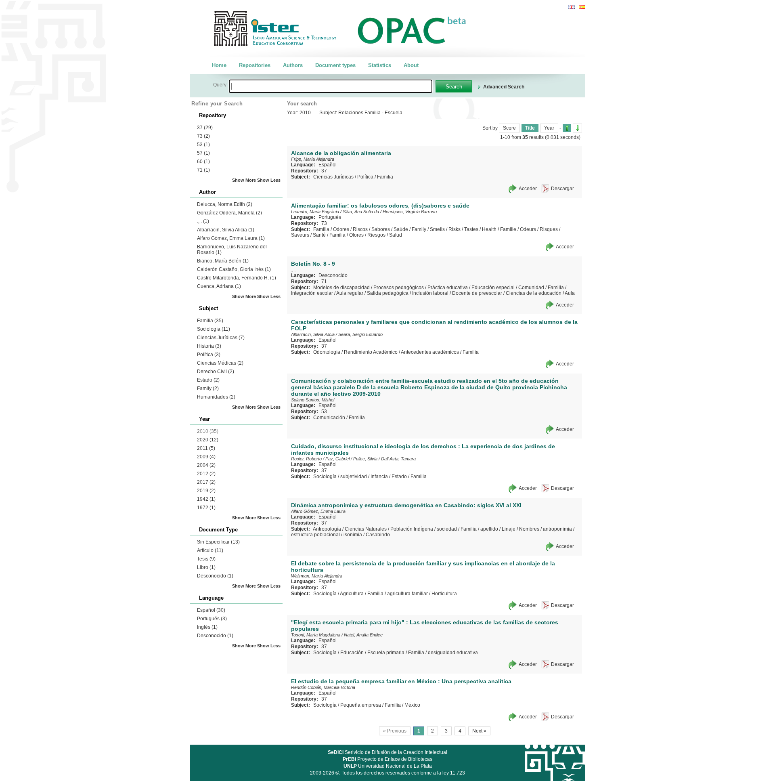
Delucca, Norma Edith (224, 204)
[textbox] (330, 86)
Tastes (471, 229)
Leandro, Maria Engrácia (315, 211)
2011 (206, 448)
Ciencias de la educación (533, 293)
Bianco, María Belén (223, 261)
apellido (489, 529)
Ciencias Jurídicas (221, 337)
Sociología (213, 329)
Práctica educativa (447, 287)
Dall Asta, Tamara (398, 458)
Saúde (401, 229)
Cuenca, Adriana (219, 286)
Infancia (379, 476)
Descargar (562, 188)
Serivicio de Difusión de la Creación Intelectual (387, 752)
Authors (293, 65)
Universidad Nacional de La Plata (388, 766)
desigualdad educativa (453, 652)
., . (203, 221)
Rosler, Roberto (306, 458)
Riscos (360, 229)
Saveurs (300, 235)
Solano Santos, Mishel (312, 399)
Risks (454, 229)
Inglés (207, 627)
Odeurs (528, 229)
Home (219, 65)
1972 (206, 507)
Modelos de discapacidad (341, 287)
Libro (206, 567)
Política (208, 354)
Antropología (327, 529)
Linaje (508, 529)
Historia (209, 346)
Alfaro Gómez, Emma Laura (231, 238)
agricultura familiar (407, 593)
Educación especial (493, 287)
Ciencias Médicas (220, 363)
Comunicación (329, 417)
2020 (207, 440)
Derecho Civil (215, 371)
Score (509, 128)
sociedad (447, 529)
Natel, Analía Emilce (363, 634)
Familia (210, 320)
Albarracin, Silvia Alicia (225, 230)
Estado (208, 380)
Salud (395, 235)
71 (203, 170)
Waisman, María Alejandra (316, 575)
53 (203, 144)
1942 (206, 499)
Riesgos (376, 235)
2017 (206, 482)
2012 (206, 474)
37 (205, 127)
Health (489, 229)
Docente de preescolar (477, 293)
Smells (437, 229)
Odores (341, 229)
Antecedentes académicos (430, 352)
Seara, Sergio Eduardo (360, 334)
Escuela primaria (385, 652)
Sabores (380, 229)
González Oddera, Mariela (229, 213)
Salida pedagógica (387, 293)
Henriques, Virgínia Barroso (410, 211)
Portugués (212, 618)
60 (203, 161)
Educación (352, 652)
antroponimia (557, 529)
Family (208, 388)
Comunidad (531, 287)
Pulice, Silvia (365, 458)
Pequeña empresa (360, 705)
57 (203, 153)
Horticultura (444, 593)
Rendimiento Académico (371, 352)
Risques (549, 229)
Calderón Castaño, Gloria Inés (234, 269)
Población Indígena (411, 529)
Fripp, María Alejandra (312, 159)
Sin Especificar (218, 542)
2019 (206, 490)
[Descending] (577, 128)
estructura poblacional (315, 534)
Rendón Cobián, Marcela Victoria (323, 687)
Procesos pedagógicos (398, 287)
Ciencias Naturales (366, 529)
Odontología (326, 352)
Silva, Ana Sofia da (361, 211)
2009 (206, 457)
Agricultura (352, 593)
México (412, 705)
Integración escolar (312, 293)
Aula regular (349, 293)
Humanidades (216, 397)
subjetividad (353, 476)
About (411, 65)
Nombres (529, 529)
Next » (479, 731)
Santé (319, 235)
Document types (335, 65)
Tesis (206, 559)
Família (321, 229)
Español (211, 610)
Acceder (528, 188)
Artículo (210, 550)
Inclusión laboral (430, 293)
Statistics (379, 65)
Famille (508, 229)
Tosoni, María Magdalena (315, 634)
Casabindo (378, 534)
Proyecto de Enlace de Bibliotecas (387, 759)
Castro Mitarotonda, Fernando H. (236, 278)
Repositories (254, 65)
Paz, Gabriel (337, 458)
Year (549, 128)
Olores (356, 235)
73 (203, 136)
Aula (570, 293)
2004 (206, 465)
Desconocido (215, 576)
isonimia (353, 534)
